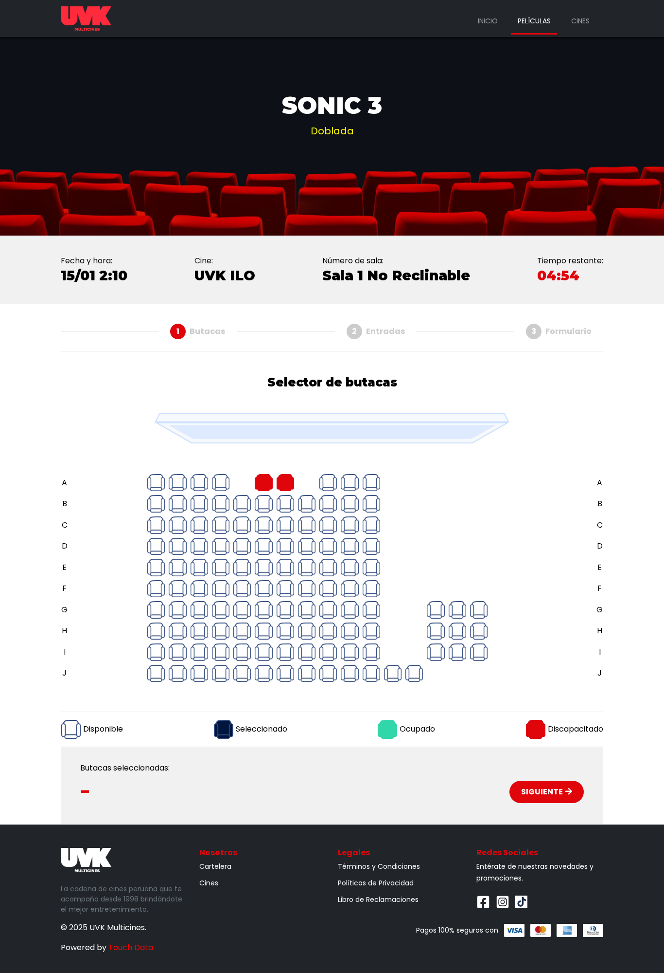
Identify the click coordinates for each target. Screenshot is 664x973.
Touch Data (130, 947)
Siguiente (542, 791)
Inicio (488, 21)
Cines (580, 21)
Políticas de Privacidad (376, 883)
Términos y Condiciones (379, 866)
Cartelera (215, 866)
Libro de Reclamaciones (378, 899)
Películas (534, 21)
